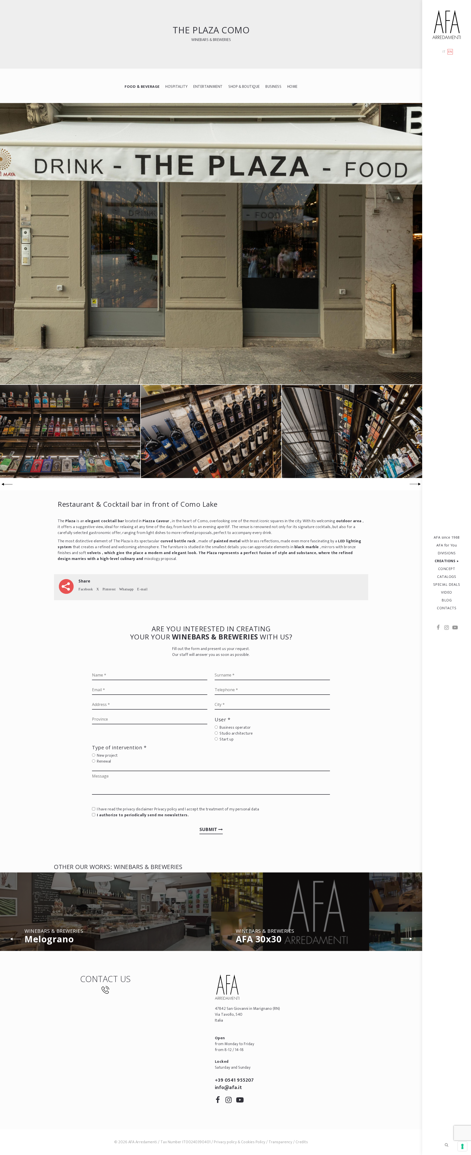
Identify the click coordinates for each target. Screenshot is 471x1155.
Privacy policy (165, 809)
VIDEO (446, 592)
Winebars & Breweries (211, 40)
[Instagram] (446, 628)
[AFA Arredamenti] (446, 24)
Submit (208, 829)
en (450, 51)
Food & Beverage (142, 86)
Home (292, 86)
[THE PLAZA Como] (211, 243)
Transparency (280, 1142)
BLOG (447, 600)
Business (273, 86)
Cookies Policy (253, 1142)
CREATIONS (445, 560)
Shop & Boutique (244, 86)
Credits (302, 1142)
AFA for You (446, 545)
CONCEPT (446, 568)
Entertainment (208, 86)
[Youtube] (454, 628)
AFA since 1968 (447, 537)
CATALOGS (446, 576)
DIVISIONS (447, 553)
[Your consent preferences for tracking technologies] (462, 1146)
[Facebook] (438, 628)
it (444, 51)
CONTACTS (446, 608)
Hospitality (176, 86)
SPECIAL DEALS (446, 584)
